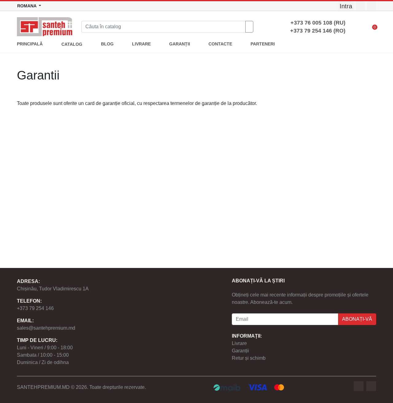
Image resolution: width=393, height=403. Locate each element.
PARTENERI (263, 44)
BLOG (107, 44)
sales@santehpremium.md (46, 328)
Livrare (239, 343)
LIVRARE (141, 44)
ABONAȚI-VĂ (357, 319)
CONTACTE (220, 44)
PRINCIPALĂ (30, 44)
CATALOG (71, 44)
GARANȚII (179, 44)
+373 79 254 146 (35, 308)
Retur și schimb (249, 358)
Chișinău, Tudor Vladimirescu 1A (53, 288)
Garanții (240, 350)
